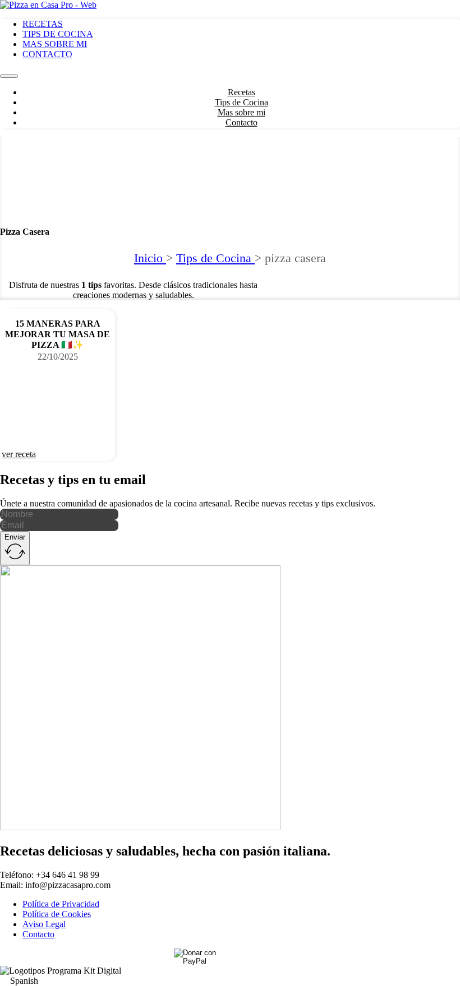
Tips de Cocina (57, 34)
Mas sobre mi (54, 44)
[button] (230, 981)
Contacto (47, 54)
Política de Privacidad (60, 904)
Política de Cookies (56, 914)
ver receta (19, 454)
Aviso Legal (44, 924)
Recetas (42, 24)
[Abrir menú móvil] (9, 76)
